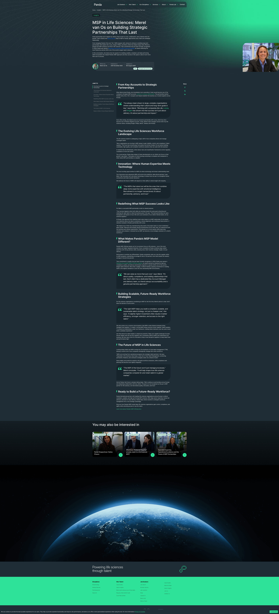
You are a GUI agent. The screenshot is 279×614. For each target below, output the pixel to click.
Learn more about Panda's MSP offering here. (128, 409)
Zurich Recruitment (120, 595)
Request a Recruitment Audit (123, 592)
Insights (99, 10)
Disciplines (95, 582)
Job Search (143, 584)
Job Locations (143, 590)
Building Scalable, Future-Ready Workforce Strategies (104, 104)
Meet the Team (168, 585)
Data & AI (94, 592)
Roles (141, 592)
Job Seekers (121, 4)
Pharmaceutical (96, 590)
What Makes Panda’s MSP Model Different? (104, 101)
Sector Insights (120, 587)
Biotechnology (95, 584)
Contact (182, 4)
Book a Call (143, 598)
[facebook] (184, 87)
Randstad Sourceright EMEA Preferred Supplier (121, 48)
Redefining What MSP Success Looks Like (104, 98)
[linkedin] (184, 94)
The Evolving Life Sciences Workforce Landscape (102, 91)
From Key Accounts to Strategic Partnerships (101, 86)
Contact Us (167, 593)
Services (155, 4)
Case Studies (119, 584)
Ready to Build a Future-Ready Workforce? (104, 111)
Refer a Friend (143, 601)
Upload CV (143, 595)
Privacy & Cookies (140, 611)
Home (93, 10)
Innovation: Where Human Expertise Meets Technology (104, 95)
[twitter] (184, 90)
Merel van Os (111, 38)
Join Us (166, 591)
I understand (273, 611)
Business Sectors (144, 587)
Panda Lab (173, 4)
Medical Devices (96, 587)
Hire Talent (132, 4)
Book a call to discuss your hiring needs (125, 590)
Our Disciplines (144, 4)
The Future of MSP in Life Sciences (102, 108)
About (164, 4)
